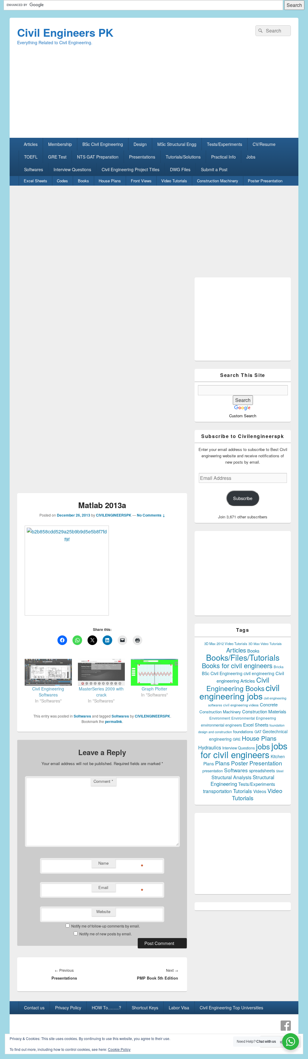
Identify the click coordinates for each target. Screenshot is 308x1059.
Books (83, 181)
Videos (259, 791)
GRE (237, 739)
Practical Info (223, 157)
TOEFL (31, 157)
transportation (217, 791)
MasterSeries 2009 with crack (101, 692)
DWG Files (180, 169)
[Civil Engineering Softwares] (48, 672)
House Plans (110, 181)
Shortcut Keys (145, 1008)
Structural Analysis (231, 777)
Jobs (250, 157)
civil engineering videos (241, 704)
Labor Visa (179, 1008)
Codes (62, 181)
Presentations (142, 157)
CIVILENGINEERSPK (113, 515)
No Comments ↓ (151, 515)
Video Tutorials (174, 181)
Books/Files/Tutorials (242, 657)
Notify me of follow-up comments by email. (105, 925)
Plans (222, 763)
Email (103, 887)
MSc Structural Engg (176, 144)
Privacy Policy (68, 1008)
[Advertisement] (154, 96)
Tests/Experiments (224, 144)
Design (140, 144)
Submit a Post (214, 169)
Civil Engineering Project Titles (130, 169)
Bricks (279, 666)
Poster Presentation (265, 181)
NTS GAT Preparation (98, 157)
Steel (279, 771)
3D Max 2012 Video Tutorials (225, 643)
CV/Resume (264, 144)
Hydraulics (209, 747)
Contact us (34, 1008)
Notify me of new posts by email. (105, 933)
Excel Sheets (35, 181)
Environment (219, 718)
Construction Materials (264, 711)
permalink (113, 721)
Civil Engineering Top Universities (231, 1008)
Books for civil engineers (237, 665)
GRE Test (57, 157)
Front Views (141, 181)
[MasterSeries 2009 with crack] (101, 672)
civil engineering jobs (239, 691)
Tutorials (242, 791)
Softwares (33, 169)
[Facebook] (286, 1025)
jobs (263, 746)
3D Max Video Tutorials (265, 643)
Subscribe (242, 498)
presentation (212, 770)
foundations (243, 731)
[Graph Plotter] (154, 672)
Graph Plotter (154, 689)
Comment (103, 781)
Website (103, 911)
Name (103, 863)
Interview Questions (72, 169)
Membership (60, 144)
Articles (31, 144)
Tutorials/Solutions (183, 157)
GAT (257, 731)
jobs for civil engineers (244, 750)
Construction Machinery (217, 181)
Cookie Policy (119, 1049)
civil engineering (259, 673)
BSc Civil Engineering (102, 144)
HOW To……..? (106, 1008)
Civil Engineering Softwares (48, 692)
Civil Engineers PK (65, 32)
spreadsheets (262, 770)
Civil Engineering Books (237, 684)
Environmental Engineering (253, 718)
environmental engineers (221, 725)
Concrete (269, 704)
